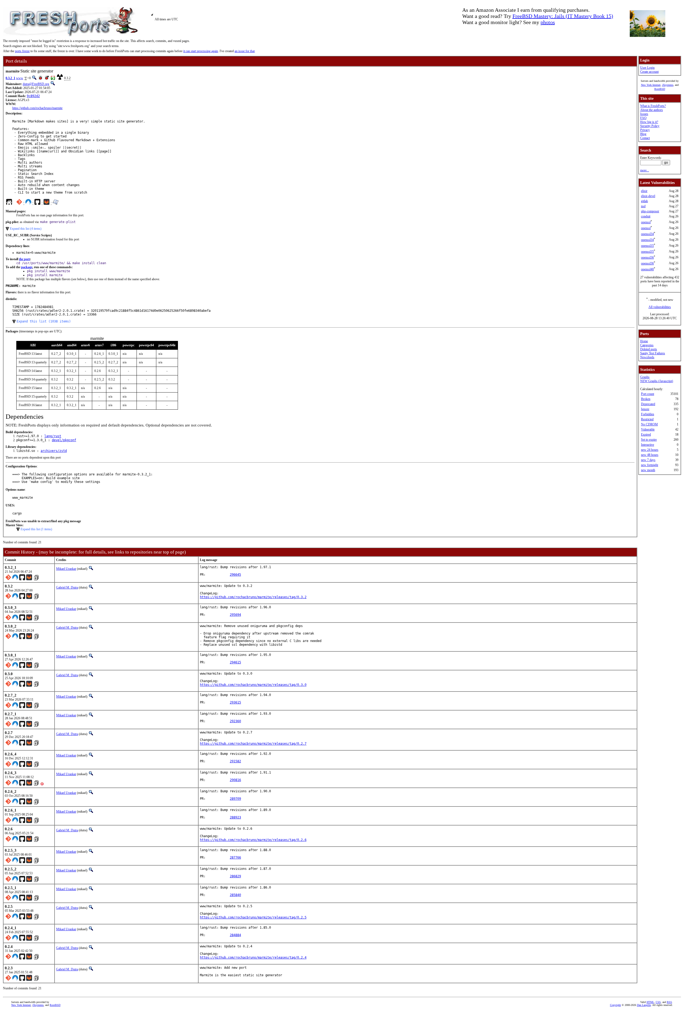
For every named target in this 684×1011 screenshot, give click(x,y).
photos (548, 22)
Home (644, 341)
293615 (235, 702)
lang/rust (52, 436)
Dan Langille (644, 1005)
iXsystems (667, 84)
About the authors (651, 110)
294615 (235, 662)
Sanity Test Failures (652, 353)
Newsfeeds (647, 357)
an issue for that (245, 51)
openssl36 (647, 257)
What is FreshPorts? (653, 106)
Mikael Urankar (66, 569)
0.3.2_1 (10, 78)
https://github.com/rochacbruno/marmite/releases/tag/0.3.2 (253, 597)
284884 (235, 935)
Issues (644, 114)
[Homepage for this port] (9, 203)
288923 (235, 817)
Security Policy (649, 126)
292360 (235, 721)
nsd (643, 206)
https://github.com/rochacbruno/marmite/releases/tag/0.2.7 (253, 743)
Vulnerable (648, 429)
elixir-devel (648, 196)
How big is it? (649, 122)
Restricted (647, 419)
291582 (235, 761)
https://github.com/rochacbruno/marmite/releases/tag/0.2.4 (253, 957)
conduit (645, 216)
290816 (235, 780)
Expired (646, 434)
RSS (669, 1002)
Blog (643, 134)
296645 (235, 574)
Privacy (645, 130)
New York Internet (650, 84)
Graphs (645, 377)
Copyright (615, 1005)
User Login (647, 68)
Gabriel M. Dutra (67, 587)
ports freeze (22, 51)
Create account (649, 72)
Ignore (645, 409)
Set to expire (649, 439)
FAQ (643, 118)
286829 (235, 876)
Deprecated (648, 404)
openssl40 (647, 269)
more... (644, 170)
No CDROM (649, 424)
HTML (650, 1002)
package (26, 267)
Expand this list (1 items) (36, 529)
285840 (235, 895)
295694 (235, 615)
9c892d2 (33, 96)
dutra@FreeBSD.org (36, 84)
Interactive (647, 445)
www (19, 78)
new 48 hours (649, 455)
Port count (647, 394)
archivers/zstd (54, 451)
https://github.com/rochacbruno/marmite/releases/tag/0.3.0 (253, 685)
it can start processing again (200, 51)
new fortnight (649, 465)
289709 (235, 799)
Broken (645, 399)
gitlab (644, 201)
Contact (645, 138)
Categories (647, 345)
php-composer (650, 211)
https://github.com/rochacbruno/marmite (37, 108)
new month (648, 470)
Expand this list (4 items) (25, 228)
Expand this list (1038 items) (44, 321)
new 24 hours (649, 450)
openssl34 (647, 234)
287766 (235, 857)
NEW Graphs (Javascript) (656, 381)
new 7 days (648, 460)
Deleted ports (648, 349)
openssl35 (647, 246)
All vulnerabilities (659, 307)
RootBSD (659, 88)
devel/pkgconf (64, 440)
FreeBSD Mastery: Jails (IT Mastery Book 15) (562, 16)
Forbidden (647, 414)
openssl (646, 222)
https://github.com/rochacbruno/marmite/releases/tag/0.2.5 (253, 917)
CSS (658, 1002)
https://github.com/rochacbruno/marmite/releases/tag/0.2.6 (253, 840)
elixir (644, 191)
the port (24, 259)
